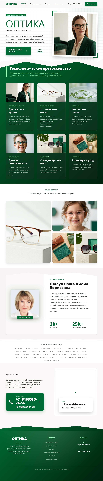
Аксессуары (51, 456)
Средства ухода (51, 459)
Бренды (48, 4)
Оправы (51, 449)
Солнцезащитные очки (51, 452)
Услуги (23, 4)
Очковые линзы (51, 446)
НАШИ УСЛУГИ (40, 51)
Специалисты (35, 4)
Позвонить (91, 4)
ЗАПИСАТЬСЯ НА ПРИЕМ (18, 51)
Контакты (59, 4)
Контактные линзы (51, 442)
